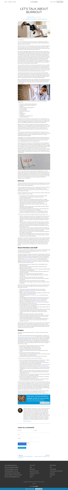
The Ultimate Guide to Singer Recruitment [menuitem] (12, 472)
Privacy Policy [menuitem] (52, 472)
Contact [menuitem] (31, 476)
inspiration (40, 19)
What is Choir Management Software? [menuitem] (12, 467)
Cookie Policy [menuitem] (52, 474)
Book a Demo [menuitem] (60, 1)
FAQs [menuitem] (51, 467)
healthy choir (44, 19)
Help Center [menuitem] (32, 474)
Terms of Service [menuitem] (53, 469)
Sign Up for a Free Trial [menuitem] (34, 471)
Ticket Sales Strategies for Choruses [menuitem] (11, 469)
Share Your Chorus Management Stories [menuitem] (12, 476)
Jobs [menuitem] (50, 476)
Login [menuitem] (54, 1)
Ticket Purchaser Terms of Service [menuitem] (56, 471)
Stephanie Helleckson (31, 17)
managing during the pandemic (31, 19)
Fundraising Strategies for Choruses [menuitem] (11, 471)
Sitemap (34, 483)
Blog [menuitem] (51, 1)
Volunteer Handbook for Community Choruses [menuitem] (13, 474)
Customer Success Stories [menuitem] (34, 472)
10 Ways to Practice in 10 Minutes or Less (41, 456)
